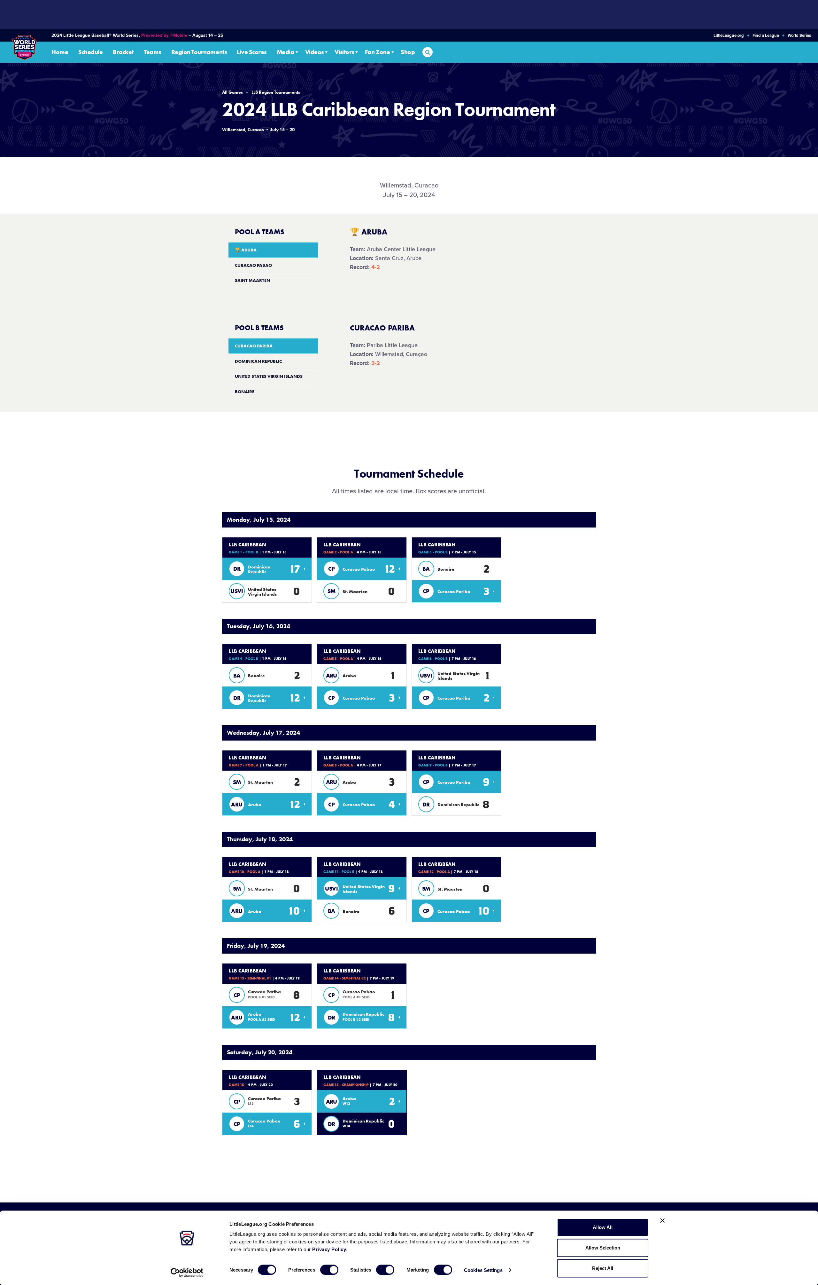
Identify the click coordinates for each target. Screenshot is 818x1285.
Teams (152, 52)
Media (285, 52)
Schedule (90, 52)
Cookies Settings (483, 1270)
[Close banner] (662, 1220)
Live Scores (251, 52)
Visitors (344, 52)
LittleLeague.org (729, 35)
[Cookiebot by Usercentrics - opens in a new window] (187, 1272)
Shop (408, 52)
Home (59, 52)
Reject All (602, 1268)
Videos (314, 52)
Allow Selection (602, 1247)
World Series (799, 35)
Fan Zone (377, 52)
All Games (232, 92)
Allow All (603, 1227)
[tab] (273, 250)
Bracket (123, 52)
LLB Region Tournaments (275, 92)
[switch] (329, 1270)
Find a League (765, 35)
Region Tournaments (199, 52)
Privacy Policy (329, 1249)
